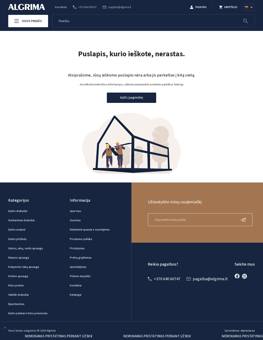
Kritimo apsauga (18, 276)
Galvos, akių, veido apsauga (25, 248)
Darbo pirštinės (17, 239)
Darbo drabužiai (17, 211)
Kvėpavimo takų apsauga (23, 267)
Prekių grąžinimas (81, 258)
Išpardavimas (16, 304)
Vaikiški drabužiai (18, 295)
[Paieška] (245, 20)
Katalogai (75, 295)
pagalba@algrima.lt (210, 279)
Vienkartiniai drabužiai (21, 220)
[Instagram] (245, 276)
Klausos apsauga (18, 258)
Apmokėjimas (78, 267)
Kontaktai (61, 7)
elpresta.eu (248, 331)
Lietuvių (250, 12)
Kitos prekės (16, 286)
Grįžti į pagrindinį (131, 97)
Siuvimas (75, 220)
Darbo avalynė (16, 230)
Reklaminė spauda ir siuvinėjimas (90, 230)
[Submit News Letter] (244, 219)
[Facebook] (238, 276)
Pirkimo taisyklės (80, 276)
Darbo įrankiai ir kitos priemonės (28, 313)
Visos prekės (32, 21)
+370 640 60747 (167, 279)
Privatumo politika (81, 239)
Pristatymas (77, 248)
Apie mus (75, 211)
